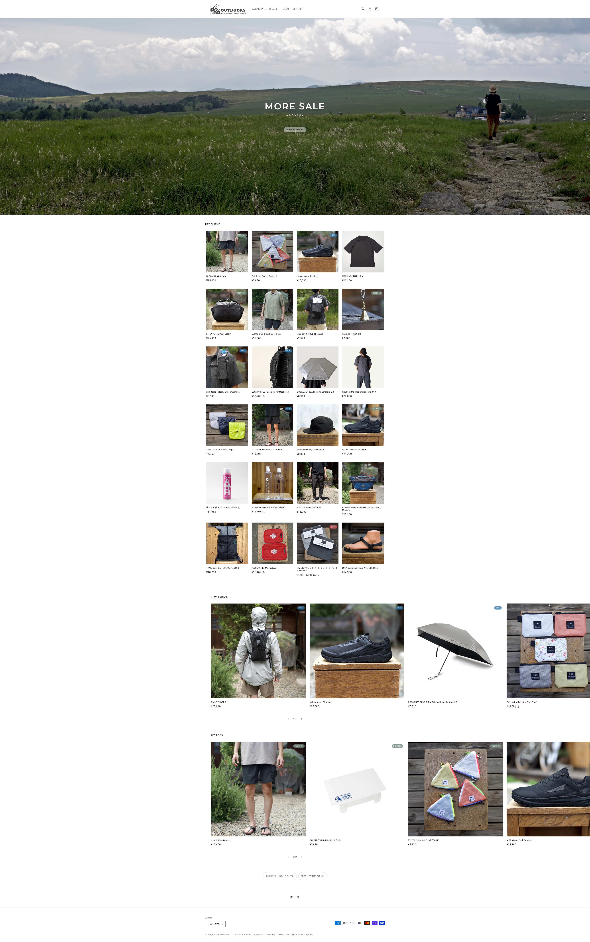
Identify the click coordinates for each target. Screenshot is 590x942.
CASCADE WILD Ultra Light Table (325, 840)
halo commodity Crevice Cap (310, 449)
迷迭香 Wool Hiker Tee (353, 276)
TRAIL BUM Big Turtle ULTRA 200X (222, 568)
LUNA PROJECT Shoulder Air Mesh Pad (270, 392)
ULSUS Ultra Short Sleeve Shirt (266, 334)
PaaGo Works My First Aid (264, 568)
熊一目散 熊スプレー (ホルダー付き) (223, 507)
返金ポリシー (283, 935)
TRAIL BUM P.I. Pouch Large (219, 449)
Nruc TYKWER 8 (218, 702)
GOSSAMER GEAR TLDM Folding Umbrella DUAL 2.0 (432, 702)
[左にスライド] (288, 719)
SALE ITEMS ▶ (295, 129)
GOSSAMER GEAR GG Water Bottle (268, 507)
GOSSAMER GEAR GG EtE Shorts (267, 449)
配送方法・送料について (280, 876)
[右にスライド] (301, 719)
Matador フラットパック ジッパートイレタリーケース (317, 569)
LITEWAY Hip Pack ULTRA (218, 334)
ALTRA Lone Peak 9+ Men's (355, 449)
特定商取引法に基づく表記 (264, 935)
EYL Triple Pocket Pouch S (264, 276)
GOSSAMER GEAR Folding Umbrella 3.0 (315, 392)
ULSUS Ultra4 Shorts (216, 276)
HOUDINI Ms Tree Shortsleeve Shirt (359, 392)
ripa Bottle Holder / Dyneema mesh (223, 392)
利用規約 (309, 935)
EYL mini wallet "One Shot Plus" (522, 702)
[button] (259, 9)
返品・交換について (312, 876)
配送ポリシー (297, 935)
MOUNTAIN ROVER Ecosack (310, 334)
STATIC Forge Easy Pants (309, 507)
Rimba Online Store (220, 935)
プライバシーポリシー (242, 935)
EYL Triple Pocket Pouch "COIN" (423, 840)
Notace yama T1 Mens (307, 276)
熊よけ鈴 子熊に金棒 (352, 334)
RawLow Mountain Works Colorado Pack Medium (361, 508)
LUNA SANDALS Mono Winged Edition (360, 568)
